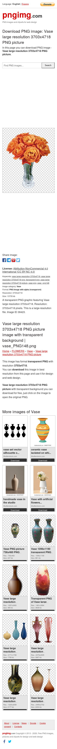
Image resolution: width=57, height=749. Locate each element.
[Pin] (13, 260)
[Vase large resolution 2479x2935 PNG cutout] (42, 630)
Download (15, 460)
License (16, 723)
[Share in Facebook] (4, 260)
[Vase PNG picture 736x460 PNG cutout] (15, 530)
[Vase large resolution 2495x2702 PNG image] (42, 679)
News (24, 723)
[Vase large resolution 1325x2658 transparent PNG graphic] (15, 680)
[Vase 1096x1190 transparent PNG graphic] (42, 530)
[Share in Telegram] (9, 260)
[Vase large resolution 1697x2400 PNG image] (15, 580)
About (6, 723)
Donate (33, 723)
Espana (25, 3)
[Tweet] (18, 260)
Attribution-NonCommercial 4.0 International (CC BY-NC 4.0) (25, 270)
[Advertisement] (28, 99)
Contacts (18, 726)
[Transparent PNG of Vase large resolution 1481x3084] (42, 580)
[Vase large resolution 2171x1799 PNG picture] (15, 630)
